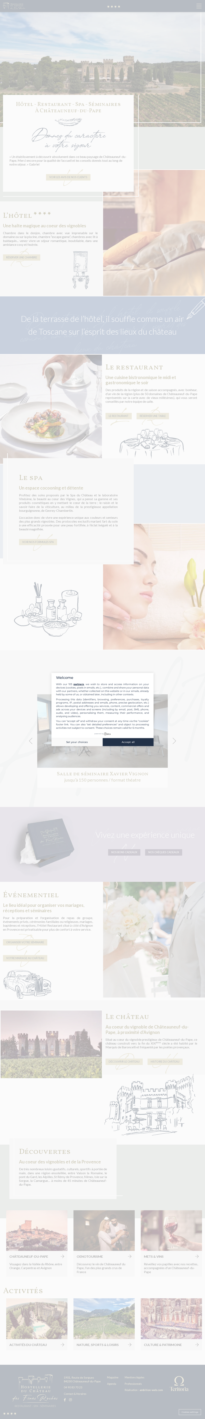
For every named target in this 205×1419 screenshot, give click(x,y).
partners (78, 684)
